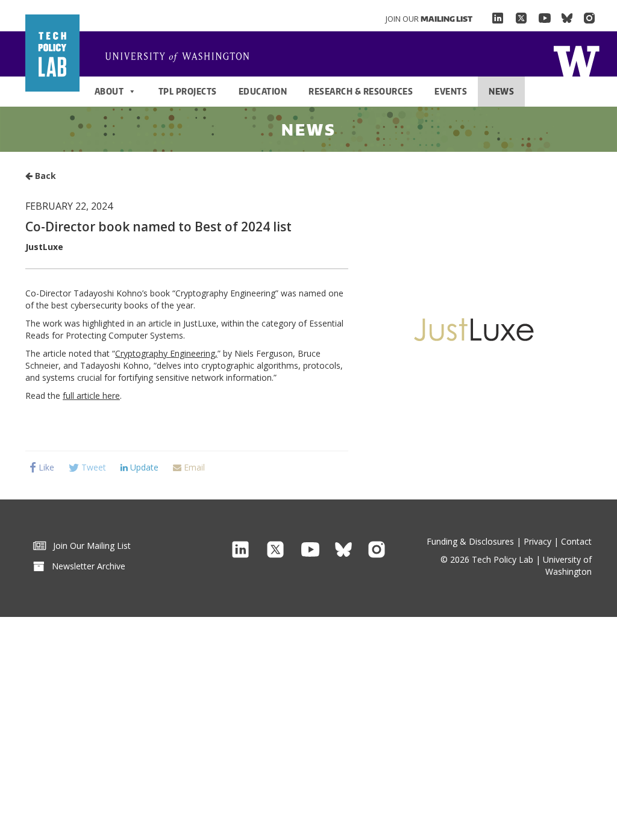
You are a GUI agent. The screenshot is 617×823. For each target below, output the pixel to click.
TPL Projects (187, 91)
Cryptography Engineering (165, 353)
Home (576, 60)
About (109, 91)
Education (263, 91)
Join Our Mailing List (88, 545)
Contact (576, 541)
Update (143, 467)
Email (193, 467)
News (501, 91)
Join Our (429, 18)
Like (45, 467)
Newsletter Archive (85, 566)
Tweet (92, 467)
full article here (91, 395)
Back (44, 175)
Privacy (537, 541)
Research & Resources (360, 91)
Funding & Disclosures (470, 541)
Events (450, 91)
